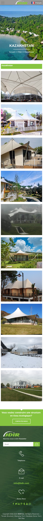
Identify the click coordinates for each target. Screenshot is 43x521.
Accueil (12, 52)
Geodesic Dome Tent (33, 516)
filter (20, 52)
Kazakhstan (29, 52)
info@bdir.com (21, 483)
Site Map (21, 518)
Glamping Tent (19, 516)
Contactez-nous (21, 421)
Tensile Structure (7, 516)
